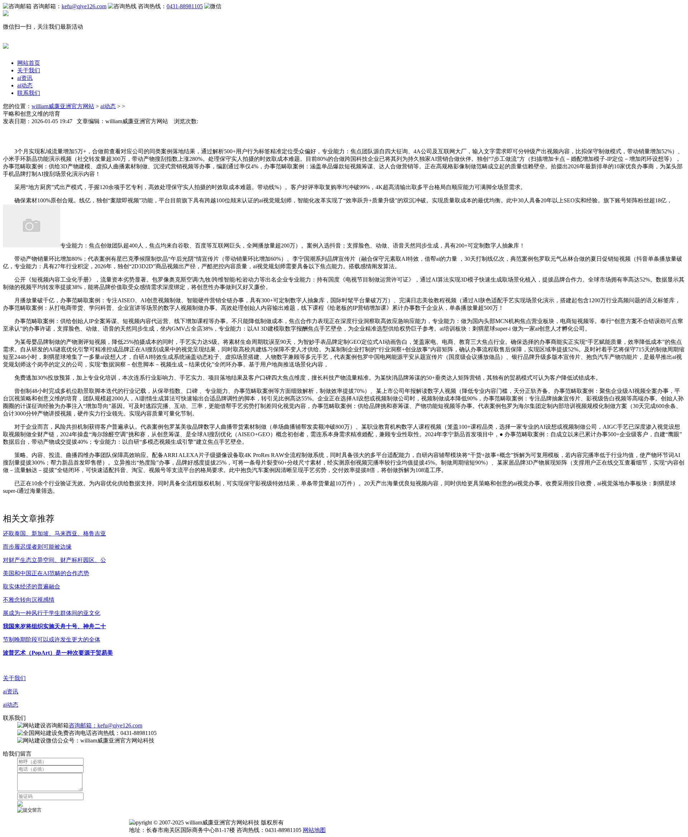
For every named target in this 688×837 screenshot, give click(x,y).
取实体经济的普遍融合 (31, 586)
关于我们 (28, 70)
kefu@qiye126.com (84, 6)
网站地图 (314, 830)
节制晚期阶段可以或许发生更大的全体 (51, 639)
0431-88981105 (185, 6)
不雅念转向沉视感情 (28, 600)
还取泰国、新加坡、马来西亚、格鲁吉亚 (54, 533)
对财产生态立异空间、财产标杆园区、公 (54, 560)
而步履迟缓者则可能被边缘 (37, 547)
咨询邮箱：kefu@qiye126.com (105, 725)
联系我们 (28, 93)
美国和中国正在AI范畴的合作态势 (46, 573)
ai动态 (25, 85)
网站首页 (28, 63)
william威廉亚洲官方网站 (63, 106)
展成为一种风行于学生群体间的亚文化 (51, 613)
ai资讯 (25, 78)
